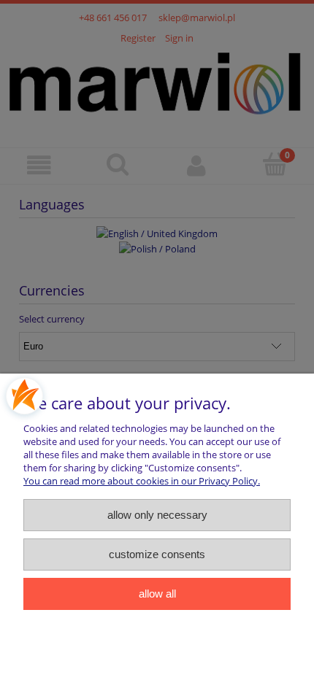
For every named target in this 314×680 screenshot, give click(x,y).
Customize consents (157, 554)
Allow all (157, 593)
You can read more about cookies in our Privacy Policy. (141, 480)
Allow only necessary (157, 515)
